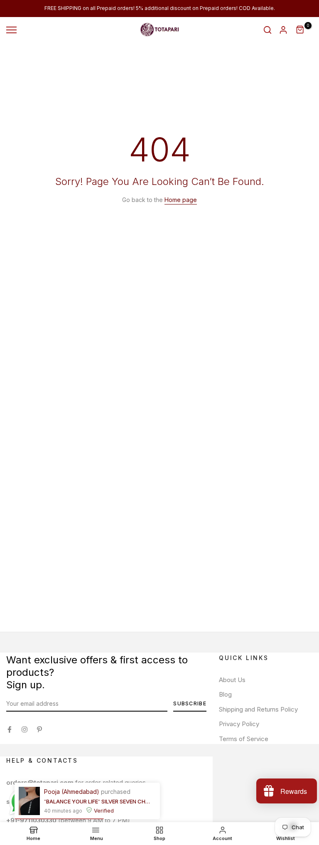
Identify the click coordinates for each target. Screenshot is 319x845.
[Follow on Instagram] (24, 729)
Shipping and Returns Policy (258, 709)
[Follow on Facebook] (9, 729)
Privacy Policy (239, 724)
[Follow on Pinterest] (39, 729)
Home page (180, 199)
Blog (225, 694)
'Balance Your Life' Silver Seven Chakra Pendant (97, 801)
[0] (300, 29)
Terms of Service (243, 739)
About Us (232, 680)
